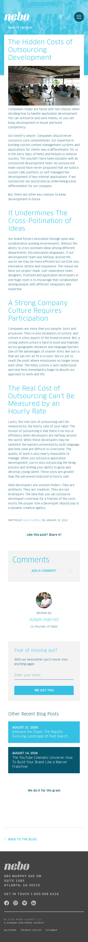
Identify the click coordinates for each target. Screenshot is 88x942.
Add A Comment (44, 571)
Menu (79, 17)
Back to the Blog (20, 28)
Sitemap (52, 930)
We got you (44, 690)
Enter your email (27, 675)
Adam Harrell (32, 520)
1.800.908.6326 (45, 894)
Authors (10, 930)
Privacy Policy (31, 930)
